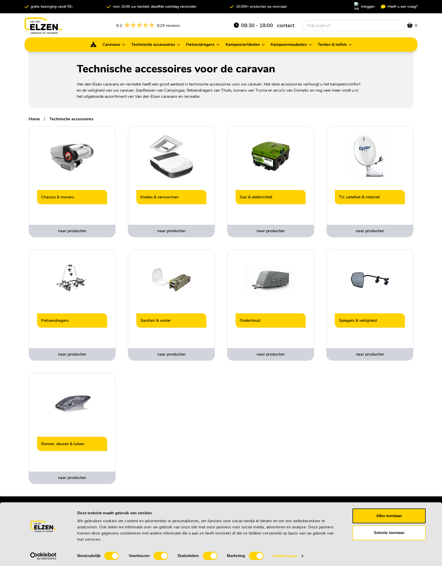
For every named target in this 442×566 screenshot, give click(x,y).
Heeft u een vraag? (402, 6)
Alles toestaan (389, 516)
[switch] (160, 556)
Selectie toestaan (389, 532)
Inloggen (368, 6)
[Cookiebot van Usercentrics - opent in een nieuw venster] (43, 556)
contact (285, 25)
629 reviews (148, 26)
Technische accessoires (71, 119)
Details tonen (285, 556)
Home (34, 119)
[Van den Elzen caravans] (43, 25)
